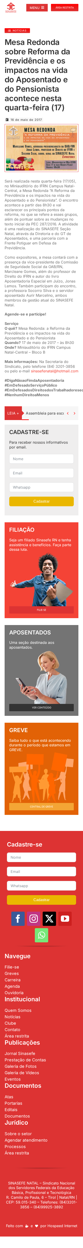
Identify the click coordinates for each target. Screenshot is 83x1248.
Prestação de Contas (25, 1059)
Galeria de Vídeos (22, 1072)
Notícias (13, 1016)
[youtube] (65, 919)
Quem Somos (18, 1010)
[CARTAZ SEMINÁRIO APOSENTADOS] (41, 127)
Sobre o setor (18, 1133)
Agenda (12, 986)
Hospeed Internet (62, 1225)
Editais (11, 1109)
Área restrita (17, 1036)
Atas (9, 1096)
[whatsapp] (41, 935)
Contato (12, 1029)
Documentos (17, 1116)
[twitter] (49, 919)
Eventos (13, 1079)
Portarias (13, 1103)
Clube (10, 1023)
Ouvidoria (14, 992)
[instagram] (33, 919)
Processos (15, 1146)
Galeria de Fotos (21, 1066)
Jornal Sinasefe (20, 1053)
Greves (12, 973)
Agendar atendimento (26, 1140)
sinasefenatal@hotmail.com (54, 371)
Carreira (13, 979)
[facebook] (18, 919)
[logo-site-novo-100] (11, 4)
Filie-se (12, 967)
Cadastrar (41, 501)
